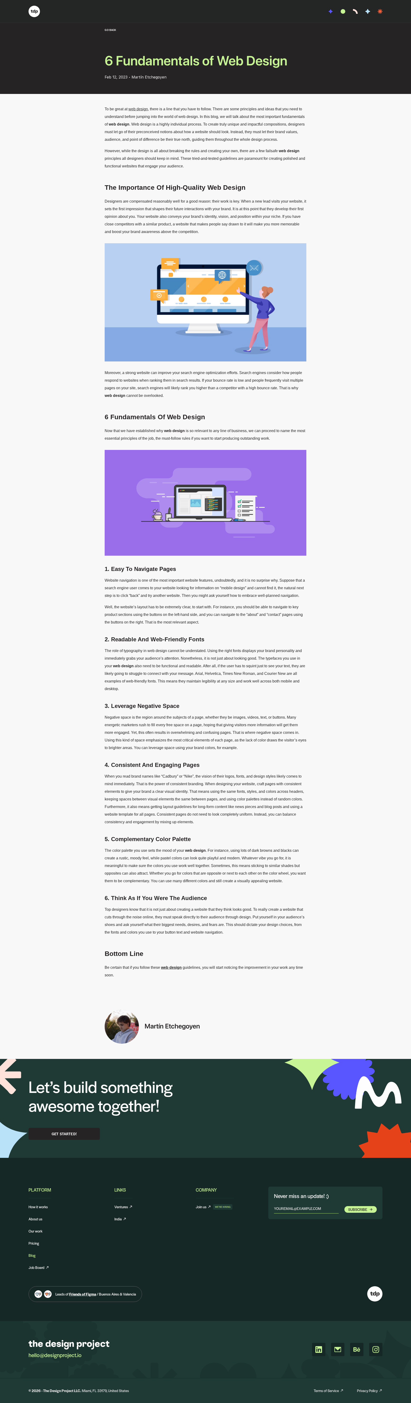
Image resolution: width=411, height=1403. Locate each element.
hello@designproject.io (55, 1355)
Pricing (34, 1243)
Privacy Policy (367, 1390)
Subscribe (357, 1209)
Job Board (36, 1267)
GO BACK (110, 30)
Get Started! (64, 1133)
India (118, 1218)
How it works (38, 1206)
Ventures (121, 1206)
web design (138, 109)
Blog (32, 1255)
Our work (35, 1230)
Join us (203, 1206)
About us (35, 1218)
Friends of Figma (82, 1293)
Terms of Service (326, 1390)
